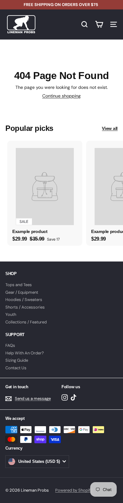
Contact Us (15, 368)
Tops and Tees (18, 284)
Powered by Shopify (73, 490)
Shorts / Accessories (25, 307)
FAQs (10, 345)
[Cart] (99, 24)
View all (110, 128)
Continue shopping (61, 96)
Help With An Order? (24, 353)
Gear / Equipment (21, 292)
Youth (10, 314)
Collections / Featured (26, 322)
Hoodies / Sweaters (23, 299)
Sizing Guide (16, 360)
